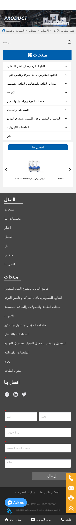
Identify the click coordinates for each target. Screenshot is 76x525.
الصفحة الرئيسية (15, 30)
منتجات (32, 30)
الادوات (45, 30)
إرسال (51, 476)
